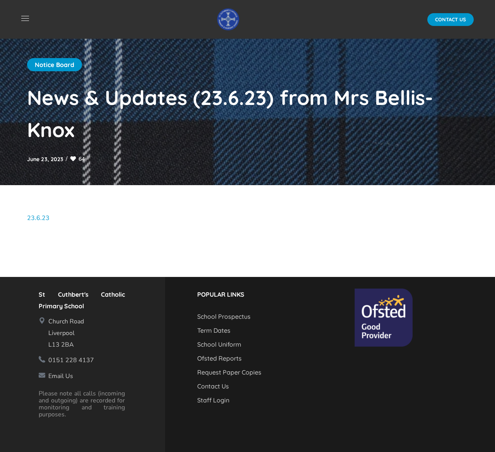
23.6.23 (38, 218)
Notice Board (54, 65)
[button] (450, 19)
